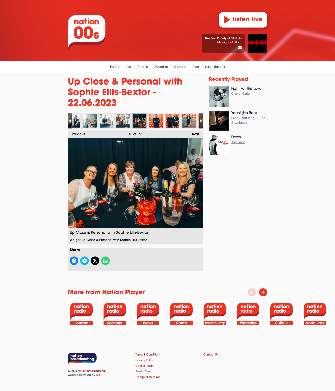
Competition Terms (148, 377)
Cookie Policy (145, 366)
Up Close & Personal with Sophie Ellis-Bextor (73, 121)
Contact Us (210, 354)
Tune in (142, 67)
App (196, 67)
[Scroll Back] (252, 292)
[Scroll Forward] (263, 292)
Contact (180, 67)
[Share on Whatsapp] (105, 260)
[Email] (240, 48)
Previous (76, 134)
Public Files (143, 371)
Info (128, 67)
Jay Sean (238, 142)
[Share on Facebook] (74, 260)
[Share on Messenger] (84, 260)
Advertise (161, 67)
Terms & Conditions (148, 354)
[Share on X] (95, 260)
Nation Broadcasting (91, 371)
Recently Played (228, 79)
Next (193, 134)
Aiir (98, 375)
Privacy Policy (145, 360)
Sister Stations (215, 67)
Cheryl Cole (240, 94)
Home (114, 67)
